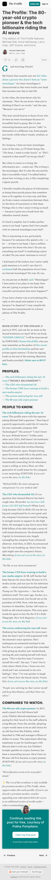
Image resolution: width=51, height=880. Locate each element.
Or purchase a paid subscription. (25, 842)
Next (41, 855)
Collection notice (40, 867)
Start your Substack (20, 872)
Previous (11, 855)
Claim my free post (25, 834)
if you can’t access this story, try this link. (27, 681)
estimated (7, 269)
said (31, 280)
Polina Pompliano (17, 51)
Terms (29, 867)
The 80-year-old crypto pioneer (21, 400)
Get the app (37, 872)
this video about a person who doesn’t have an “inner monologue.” (24, 79)
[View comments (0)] (16, 60)
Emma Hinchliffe (28, 341)
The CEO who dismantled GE (21, 385)
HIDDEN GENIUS (13, 337)
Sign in (45, 4)
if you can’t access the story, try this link (24, 619)
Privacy (23, 867)
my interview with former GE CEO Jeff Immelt (23, 504)
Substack (14, 877)
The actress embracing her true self (23, 396)
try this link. (24, 477)
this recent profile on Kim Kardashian (24, 347)
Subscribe (34, 4)
